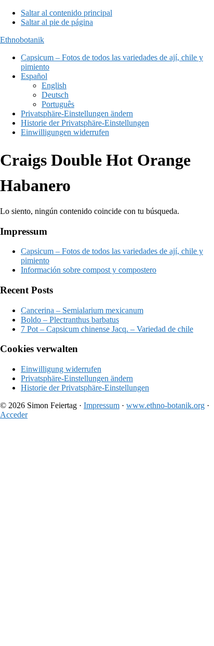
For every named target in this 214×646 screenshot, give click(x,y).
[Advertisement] (107, 535)
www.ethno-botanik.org (165, 405)
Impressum (101, 405)
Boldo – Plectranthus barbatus (70, 319)
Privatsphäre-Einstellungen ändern (77, 378)
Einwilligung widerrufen (61, 369)
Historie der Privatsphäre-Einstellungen (85, 387)
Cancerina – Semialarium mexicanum (82, 310)
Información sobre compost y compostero (88, 269)
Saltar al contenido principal (66, 12)
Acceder (14, 414)
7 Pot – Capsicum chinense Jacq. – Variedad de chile (107, 329)
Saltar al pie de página (57, 22)
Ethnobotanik (22, 39)
